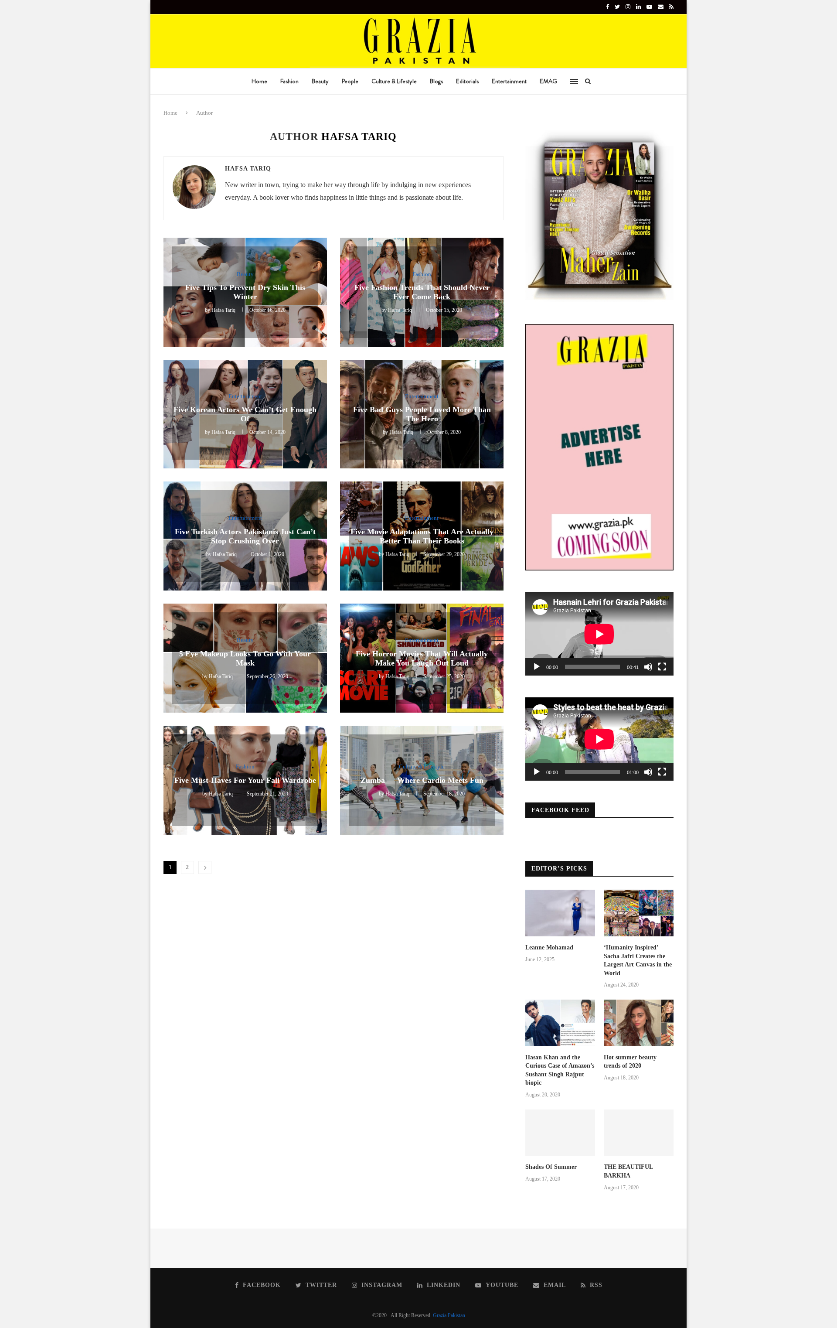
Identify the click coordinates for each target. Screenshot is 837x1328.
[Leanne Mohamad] (560, 913)
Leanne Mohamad (549, 947)
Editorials (467, 81)
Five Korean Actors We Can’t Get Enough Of (245, 414)
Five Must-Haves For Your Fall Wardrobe (245, 780)
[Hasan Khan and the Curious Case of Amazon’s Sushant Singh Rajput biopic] (560, 1023)
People (350, 81)
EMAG (548, 81)
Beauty (320, 81)
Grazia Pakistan (449, 1315)
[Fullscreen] (662, 666)
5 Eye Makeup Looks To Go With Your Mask (245, 658)
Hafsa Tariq (248, 168)
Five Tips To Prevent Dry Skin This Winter (245, 292)
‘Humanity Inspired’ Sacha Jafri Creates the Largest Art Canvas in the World (638, 960)
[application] (599, 634)
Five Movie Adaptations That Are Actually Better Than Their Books (421, 536)
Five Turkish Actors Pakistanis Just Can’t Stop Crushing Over (245, 536)
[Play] (536, 666)
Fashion (289, 81)
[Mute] (648, 666)
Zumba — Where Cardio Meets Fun (422, 780)
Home (259, 81)
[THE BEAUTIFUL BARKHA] (639, 1133)
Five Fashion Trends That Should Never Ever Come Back (422, 292)
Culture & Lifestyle (394, 81)
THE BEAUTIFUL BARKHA (628, 1171)
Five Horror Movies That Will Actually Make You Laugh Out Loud (422, 658)
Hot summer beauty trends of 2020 (630, 1061)
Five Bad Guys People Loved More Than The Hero (422, 414)
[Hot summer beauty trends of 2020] (639, 1023)
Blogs (436, 81)
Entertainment (509, 81)
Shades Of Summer (551, 1167)
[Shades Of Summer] (560, 1133)
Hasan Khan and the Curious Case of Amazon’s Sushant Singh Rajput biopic (559, 1070)
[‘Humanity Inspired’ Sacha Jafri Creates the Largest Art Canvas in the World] (639, 913)
